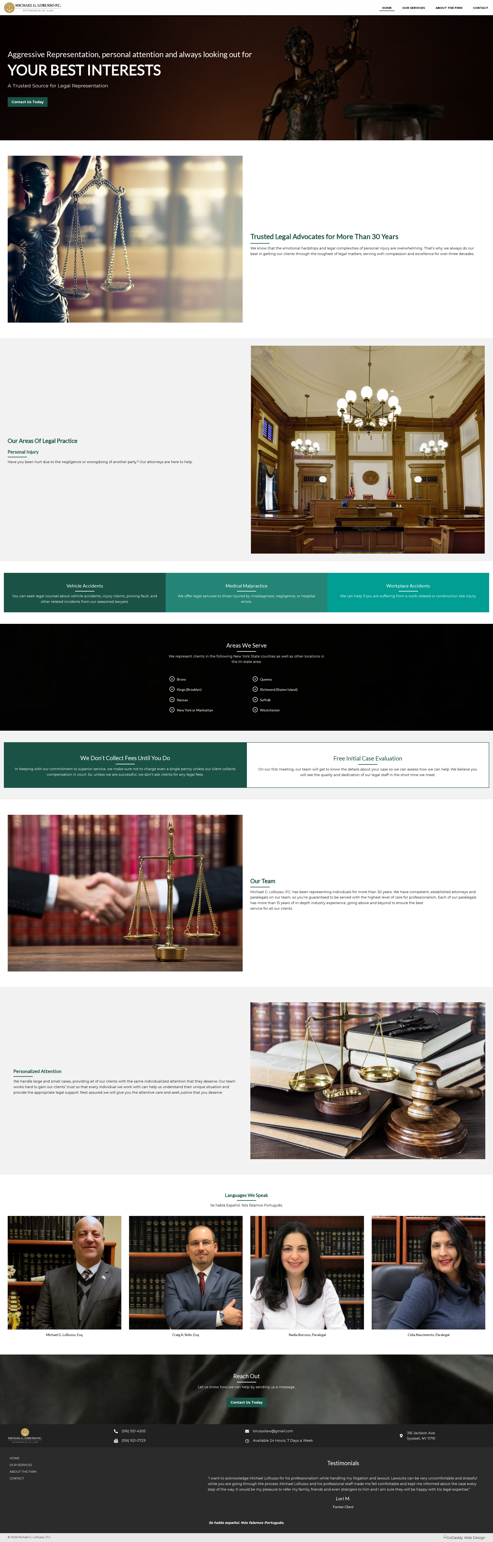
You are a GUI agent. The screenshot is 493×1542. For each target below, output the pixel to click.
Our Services (21, 1465)
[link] (387, 7)
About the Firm (23, 1471)
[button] (28, 102)
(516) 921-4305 (134, 1431)
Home (14, 1458)
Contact (17, 1478)
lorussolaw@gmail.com (273, 1431)
